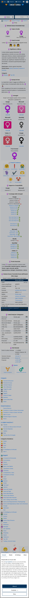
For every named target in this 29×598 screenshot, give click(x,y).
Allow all (14, 586)
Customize (13, 590)
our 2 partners (9, 561)
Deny (14, 594)
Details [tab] (10, 555)
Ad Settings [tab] (18, 555)
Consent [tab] (4, 555)
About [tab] (25, 555)
